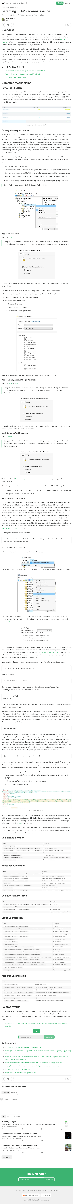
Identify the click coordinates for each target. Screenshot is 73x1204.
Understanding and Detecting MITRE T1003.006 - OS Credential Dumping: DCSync (28, 1124)
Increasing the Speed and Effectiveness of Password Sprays (21, 1148)
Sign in (67, 3)
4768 (10, 383)
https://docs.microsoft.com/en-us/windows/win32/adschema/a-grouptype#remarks (34, 1062)
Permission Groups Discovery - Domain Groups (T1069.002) (26, 71)
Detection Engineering (10, 8)
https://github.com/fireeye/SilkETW (17, 1069)
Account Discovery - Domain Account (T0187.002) (22, 74)
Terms (47, 1190)
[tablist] (10, 1093)
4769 (10, 436)
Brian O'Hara (13, 1126)
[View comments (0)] (8, 25)
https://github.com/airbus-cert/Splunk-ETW (20, 1072)
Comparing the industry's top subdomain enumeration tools (21, 1136)
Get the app (46, 1195)
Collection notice (55, 1190)
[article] (36, 1125)
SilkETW (43, 652)
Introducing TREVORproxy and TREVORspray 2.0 (21, 1145)
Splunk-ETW (53, 652)
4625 (16, 383)
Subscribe (60, 3)
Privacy (41, 1190)
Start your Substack (31, 1195)
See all (5, 1157)
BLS (11, 823)
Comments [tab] (6, 1093)
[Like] (3, 25)
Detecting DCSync (9, 1122)
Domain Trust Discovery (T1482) (16, 77)
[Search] (69, 1116)
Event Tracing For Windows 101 (13, 528)
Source (7, 622)
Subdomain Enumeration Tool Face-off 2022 (19, 1134)
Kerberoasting (20, 479)
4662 (10, 237)
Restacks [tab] (14, 1093)
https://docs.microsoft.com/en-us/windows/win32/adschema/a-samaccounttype (32, 1066)
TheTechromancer (15, 1138)
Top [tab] (4, 1116)
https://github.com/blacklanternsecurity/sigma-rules (23, 1047)
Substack (27, 1200)
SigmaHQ (19, 823)
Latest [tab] (9, 1116)
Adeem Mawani (10, 18)
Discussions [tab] (16, 1116)
